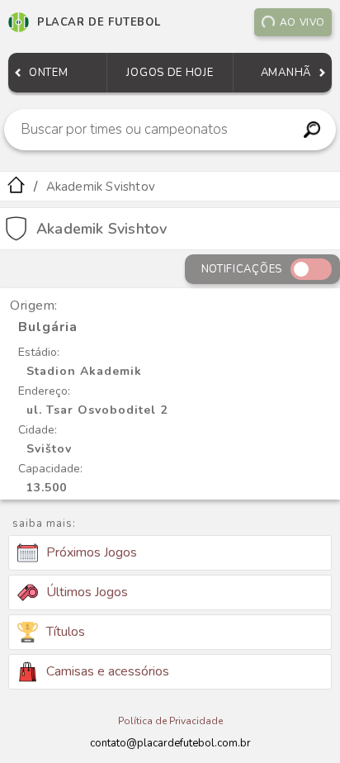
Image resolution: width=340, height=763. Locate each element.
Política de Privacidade (170, 720)
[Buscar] (312, 129)
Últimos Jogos (87, 592)
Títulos (65, 632)
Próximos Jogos (91, 552)
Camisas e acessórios (107, 671)
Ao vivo (302, 22)
